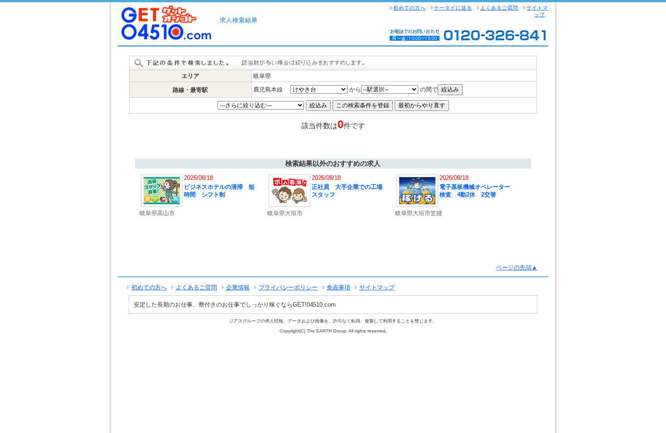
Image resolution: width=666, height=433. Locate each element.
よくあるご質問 (499, 7)
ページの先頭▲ (516, 267)
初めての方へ (409, 7)
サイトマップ (537, 11)
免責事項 (338, 287)
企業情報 (238, 287)
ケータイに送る (453, 7)
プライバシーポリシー (288, 287)
